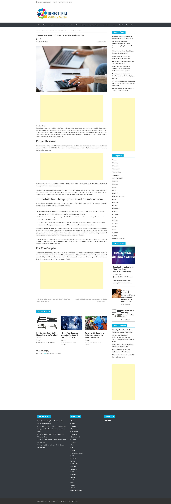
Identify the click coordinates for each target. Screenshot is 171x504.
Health (83, 25)
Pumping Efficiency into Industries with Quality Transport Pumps (94, 335)
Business (60, 2)
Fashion (115, 181)
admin (39, 39)
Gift (114, 190)
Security (115, 211)
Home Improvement (94, 25)
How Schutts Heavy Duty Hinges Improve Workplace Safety (47, 335)
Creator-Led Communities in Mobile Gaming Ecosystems (123, 62)
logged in (46, 353)
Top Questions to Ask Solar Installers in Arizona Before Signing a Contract (123, 76)
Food (114, 187)
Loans (115, 205)
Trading (115, 232)
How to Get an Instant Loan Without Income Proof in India (121, 57)
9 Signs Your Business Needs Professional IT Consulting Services (69, 335)
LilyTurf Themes (73, 501)
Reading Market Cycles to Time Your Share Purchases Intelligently (122, 37)
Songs (115, 223)
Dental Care (116, 169)
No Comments (102, 42)
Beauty (115, 163)
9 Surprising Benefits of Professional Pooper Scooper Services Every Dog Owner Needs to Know (123, 44)
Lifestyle (106, 25)
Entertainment (72, 25)
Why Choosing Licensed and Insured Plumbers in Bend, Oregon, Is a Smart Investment (123, 83)
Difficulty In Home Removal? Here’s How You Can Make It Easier (53, 300)
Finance (66, 2)
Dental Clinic (117, 172)
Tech (70, 2)
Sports (115, 226)
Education (62, 25)
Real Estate (117, 208)
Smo (114, 217)
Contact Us (129, 25)
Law (114, 199)
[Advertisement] (71, 108)
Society (115, 220)
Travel (55, 2)
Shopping (116, 214)
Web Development (119, 239)
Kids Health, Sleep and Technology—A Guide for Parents (91, 300)
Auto (44, 25)
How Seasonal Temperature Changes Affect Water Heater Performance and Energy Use (121, 68)
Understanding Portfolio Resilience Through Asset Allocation (123, 89)
